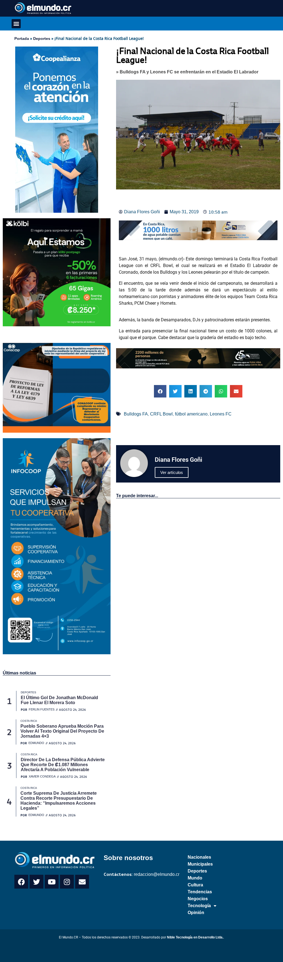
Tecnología (199, 905)
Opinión (196, 912)
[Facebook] (21, 882)
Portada (21, 38)
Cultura (195, 885)
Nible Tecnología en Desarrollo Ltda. (195, 937)
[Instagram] (67, 882)
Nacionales (199, 857)
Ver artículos (171, 472)
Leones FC (221, 414)
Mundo (195, 878)
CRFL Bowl (161, 414)
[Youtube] (52, 882)
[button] (16, 23)
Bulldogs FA (136, 414)
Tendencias (200, 891)
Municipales (200, 864)
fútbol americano (191, 414)
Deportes (41, 38)
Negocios (198, 898)
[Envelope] (82, 882)
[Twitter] (36, 882)
